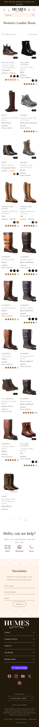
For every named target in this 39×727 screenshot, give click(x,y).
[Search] (33, 15)
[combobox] (19, 15)
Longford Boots (9, 308)
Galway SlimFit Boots (8, 447)
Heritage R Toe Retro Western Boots (8, 501)
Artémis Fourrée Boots (9, 402)
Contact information (21, 719)
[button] (4, 10)
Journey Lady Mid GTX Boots (28, 119)
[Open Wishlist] (29, 10)
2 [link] (25, 519)
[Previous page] (13, 519)
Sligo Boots (7, 356)
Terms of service (20, 722)
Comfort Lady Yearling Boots (8, 66)
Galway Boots (8, 259)
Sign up (19, 604)
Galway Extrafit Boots (27, 357)
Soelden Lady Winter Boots (26, 166)
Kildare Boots (26, 401)
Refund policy (33, 719)
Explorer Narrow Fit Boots (27, 212)
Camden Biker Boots (26, 68)
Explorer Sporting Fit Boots (9, 212)
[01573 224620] (9, 10)
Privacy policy (8, 719)
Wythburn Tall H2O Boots (10, 119)
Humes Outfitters (22, 705)
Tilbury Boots (7, 165)
